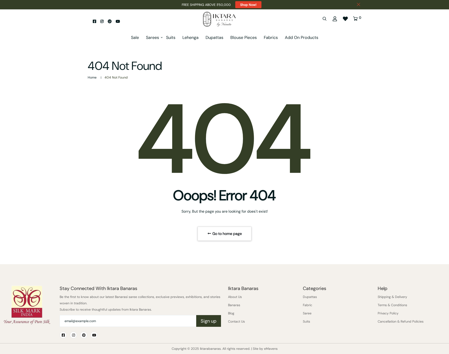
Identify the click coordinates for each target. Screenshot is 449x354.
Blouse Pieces (243, 37)
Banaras (234, 305)
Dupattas (214, 37)
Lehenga (190, 37)
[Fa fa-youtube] (117, 21)
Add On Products (301, 37)
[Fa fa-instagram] (102, 21)
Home (92, 77)
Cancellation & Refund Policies (401, 321)
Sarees (152, 37)
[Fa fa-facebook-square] (94, 21)
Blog (231, 313)
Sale (135, 37)
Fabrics (271, 37)
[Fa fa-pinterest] (109, 21)
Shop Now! (248, 5)
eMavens (271, 348)
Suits (170, 37)
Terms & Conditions (392, 305)
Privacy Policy (388, 313)
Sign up (209, 321)
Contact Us (236, 321)
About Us (235, 297)
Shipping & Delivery (392, 297)
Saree (307, 313)
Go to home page (226, 233)
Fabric (307, 305)
